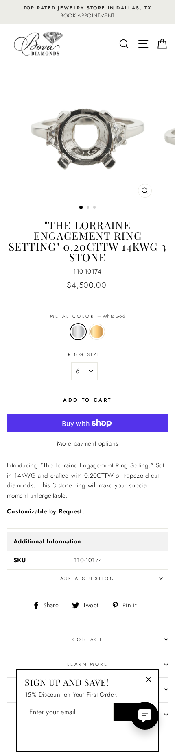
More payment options (87, 443)
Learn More (87, 664)
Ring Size (84, 354)
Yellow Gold (97, 331)
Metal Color (87, 316)
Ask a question (87, 578)
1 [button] (81, 208)
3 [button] (95, 208)
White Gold (78, 331)
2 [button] (89, 208)
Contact (87, 639)
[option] (87, 12)
